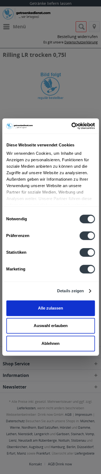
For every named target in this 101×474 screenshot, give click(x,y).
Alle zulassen (50, 308)
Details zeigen (70, 290)
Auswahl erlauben (51, 325)
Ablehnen (50, 343)
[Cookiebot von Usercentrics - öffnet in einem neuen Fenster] (72, 125)
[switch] (87, 235)
